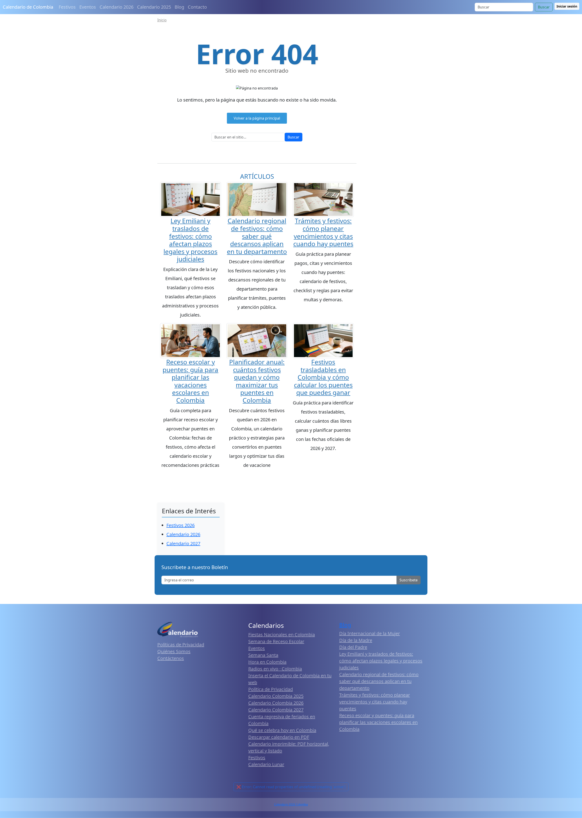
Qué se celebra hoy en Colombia (282, 730)
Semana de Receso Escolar (276, 641)
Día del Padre (353, 647)
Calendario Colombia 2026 (276, 703)
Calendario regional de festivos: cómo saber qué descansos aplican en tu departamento (257, 236)
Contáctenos (170, 658)
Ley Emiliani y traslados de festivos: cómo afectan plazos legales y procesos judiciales (190, 239)
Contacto (197, 7)
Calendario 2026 (116, 7)
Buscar (544, 7)
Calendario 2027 (183, 543)
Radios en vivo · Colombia (275, 669)
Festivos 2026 (180, 525)
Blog (179, 7)
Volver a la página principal (257, 118)
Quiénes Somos (174, 651)
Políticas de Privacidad (180, 645)
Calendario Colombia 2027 (276, 710)
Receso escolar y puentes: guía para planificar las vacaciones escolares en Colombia (190, 381)
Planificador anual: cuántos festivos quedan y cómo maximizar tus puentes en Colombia (257, 381)
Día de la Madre (355, 640)
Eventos (87, 7)
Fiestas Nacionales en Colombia (281, 634)
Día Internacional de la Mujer (369, 633)
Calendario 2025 (154, 7)
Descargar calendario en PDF (278, 737)
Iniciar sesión (567, 6)
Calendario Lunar (266, 764)
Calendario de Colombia (28, 7)
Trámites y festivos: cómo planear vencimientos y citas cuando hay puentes (323, 232)
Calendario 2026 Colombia (291, 804)
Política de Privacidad (270, 689)
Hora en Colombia (267, 662)
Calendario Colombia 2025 (276, 696)
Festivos (67, 7)
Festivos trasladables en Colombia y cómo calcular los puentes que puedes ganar (323, 377)
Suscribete (408, 580)
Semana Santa (263, 655)
